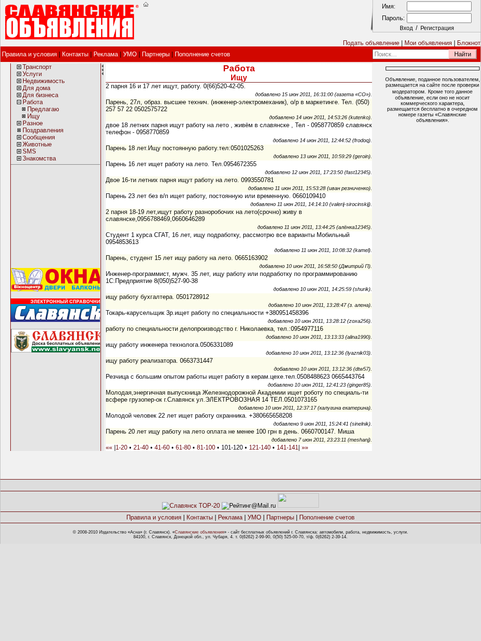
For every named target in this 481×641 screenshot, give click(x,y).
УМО (130, 54)
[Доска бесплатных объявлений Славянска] (58, 350)
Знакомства (39, 158)
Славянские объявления (199, 532)
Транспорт (37, 66)
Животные (37, 144)
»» (305, 447)
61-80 (183, 447)
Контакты (75, 54)
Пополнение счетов (202, 54)
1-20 (121, 447)
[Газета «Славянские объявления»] (191, 505)
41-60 (162, 447)
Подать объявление (371, 42)
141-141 (287, 447)
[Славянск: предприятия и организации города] (58, 319)
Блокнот (469, 42)
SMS (29, 151)
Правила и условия (29, 54)
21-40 (140, 447)
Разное (33, 123)
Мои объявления (428, 42)
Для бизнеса (40, 95)
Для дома (36, 88)
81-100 (206, 447)
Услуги (32, 73)
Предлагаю (43, 109)
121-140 (260, 447)
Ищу (33, 116)
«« (109, 447)
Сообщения (39, 137)
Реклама (105, 54)
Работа (33, 102)
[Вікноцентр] (58, 289)
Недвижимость (44, 80)
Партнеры (156, 54)
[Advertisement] (255, 22)
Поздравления (43, 130)
